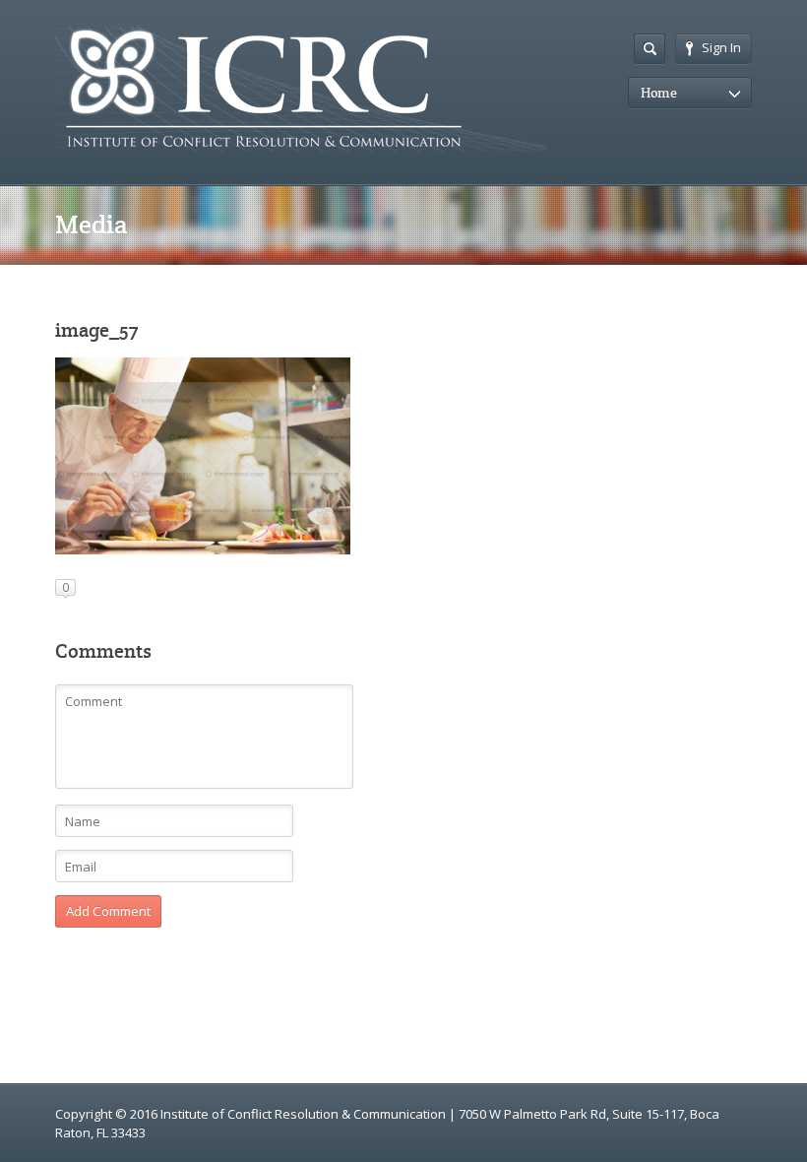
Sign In (721, 47)
